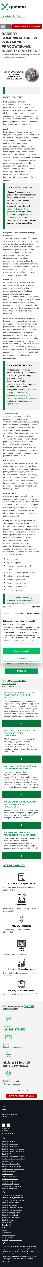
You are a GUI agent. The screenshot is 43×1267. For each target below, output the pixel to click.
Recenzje (12, 969)
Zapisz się (21, 671)
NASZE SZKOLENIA (23, 187)
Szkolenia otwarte (7, 1220)
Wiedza (4, 1230)
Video (21, 950)
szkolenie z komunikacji (23, 598)
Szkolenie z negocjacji (9, 1181)
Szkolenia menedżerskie (10, 1144)
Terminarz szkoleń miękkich (11, 1164)
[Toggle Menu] (3, 27)
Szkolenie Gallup (7, 1174)
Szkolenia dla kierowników (10, 1203)
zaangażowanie (13, 442)
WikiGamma (13, 883)
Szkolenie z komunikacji (10, 1215)
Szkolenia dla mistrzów (9, 1188)
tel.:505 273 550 (14, 1029)
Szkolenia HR (6, 1154)
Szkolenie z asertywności (10, 1179)
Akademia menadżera (9, 1171)
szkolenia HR (21, 203)
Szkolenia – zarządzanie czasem (12, 1198)
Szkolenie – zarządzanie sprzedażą (13, 1200)
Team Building (6, 1225)
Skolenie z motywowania (10, 1176)
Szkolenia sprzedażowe (9, 1146)
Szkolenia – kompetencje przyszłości (14, 1156)
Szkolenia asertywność (9, 1205)
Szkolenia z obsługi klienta (10, 1184)
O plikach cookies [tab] (33, 613)
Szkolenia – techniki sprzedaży (12, 1210)
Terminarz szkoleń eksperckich (12, 1166)
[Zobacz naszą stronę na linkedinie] (8, 1125)
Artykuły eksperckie (21, 926)
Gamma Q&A (21, 905)
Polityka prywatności (8, 1235)
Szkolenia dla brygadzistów (11, 1212)
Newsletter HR (9, 16)
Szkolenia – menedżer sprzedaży (12, 1208)
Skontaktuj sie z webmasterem (12, 1240)
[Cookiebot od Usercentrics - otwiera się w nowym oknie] (30, 606)
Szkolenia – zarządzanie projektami (13, 1151)
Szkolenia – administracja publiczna (13, 1159)
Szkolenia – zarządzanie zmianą (12, 1195)
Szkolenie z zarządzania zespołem (13, 1169)
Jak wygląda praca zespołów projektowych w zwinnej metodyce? (19, 695)
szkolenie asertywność (16, 398)
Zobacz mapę (12, 1084)
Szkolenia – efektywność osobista (13, 1149)
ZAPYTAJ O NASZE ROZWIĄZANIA (27, 27)
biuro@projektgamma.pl (12, 1047)
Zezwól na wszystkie (21, 651)
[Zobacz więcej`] (21, 723)
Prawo (32, 990)
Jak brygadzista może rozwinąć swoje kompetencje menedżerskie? (20, 804)
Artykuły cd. (22, 990)
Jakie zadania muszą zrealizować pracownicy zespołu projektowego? (21, 733)
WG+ (19, 16)
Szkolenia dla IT (7, 1222)
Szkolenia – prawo (8, 1161)
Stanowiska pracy (26, 969)
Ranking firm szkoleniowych (11, 1217)
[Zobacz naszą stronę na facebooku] (4, 1125)
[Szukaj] (27, 20)
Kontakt (4, 1227)
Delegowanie (26, 883)
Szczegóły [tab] (19, 613)
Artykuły (12, 990)
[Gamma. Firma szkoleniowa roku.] (14, 6)
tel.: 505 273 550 (7, 1116)
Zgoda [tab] (6, 613)
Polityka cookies (7, 1237)
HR (34, 883)
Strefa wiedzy (6, 1232)
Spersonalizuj (20, 658)
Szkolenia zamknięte (8, 1142)
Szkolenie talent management (11, 1186)
